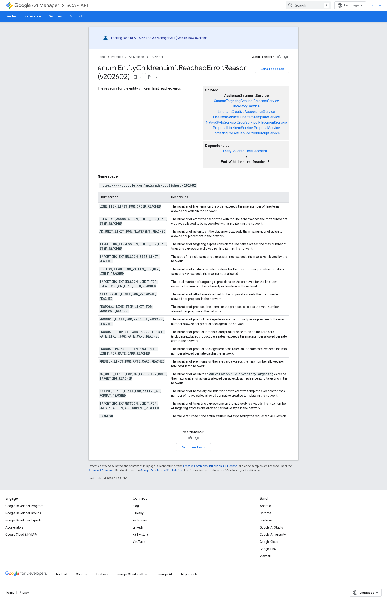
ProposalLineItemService (233, 128)
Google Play (268, 549)
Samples (55, 16)
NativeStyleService (221, 122)
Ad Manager (45, 5)
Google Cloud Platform (133, 574)
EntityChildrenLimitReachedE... (246, 151)
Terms (10, 592)
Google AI (165, 574)
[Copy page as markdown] (149, 77)
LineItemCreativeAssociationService (246, 112)
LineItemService (226, 117)
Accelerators (14, 527)
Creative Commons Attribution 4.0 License (210, 466)
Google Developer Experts (23, 520)
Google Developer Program (24, 506)
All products (189, 574)
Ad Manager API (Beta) (168, 38)
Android (265, 506)
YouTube (139, 542)
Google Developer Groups (23, 513)
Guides (11, 16)
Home (101, 56)
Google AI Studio (271, 527)
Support (76, 16)
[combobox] (308, 5)
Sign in (377, 5)
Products (117, 56)
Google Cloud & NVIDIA (21, 534)
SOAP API (77, 5)
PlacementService (272, 122)
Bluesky (138, 513)
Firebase (266, 520)
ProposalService (267, 128)
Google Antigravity (273, 534)
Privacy (24, 592)
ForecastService (266, 101)
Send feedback (272, 69)
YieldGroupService (265, 133)
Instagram (140, 520)
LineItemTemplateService (260, 117)
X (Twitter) (140, 534)
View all (265, 556)
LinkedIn (138, 527)
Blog (136, 506)
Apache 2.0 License (101, 470)
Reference (33, 16)
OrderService (247, 122)
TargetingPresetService (231, 133)
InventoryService (246, 106)
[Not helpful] (286, 57)
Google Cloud (269, 542)
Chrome (265, 513)
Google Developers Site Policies (161, 470)
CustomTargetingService (233, 101)
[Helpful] (279, 57)
